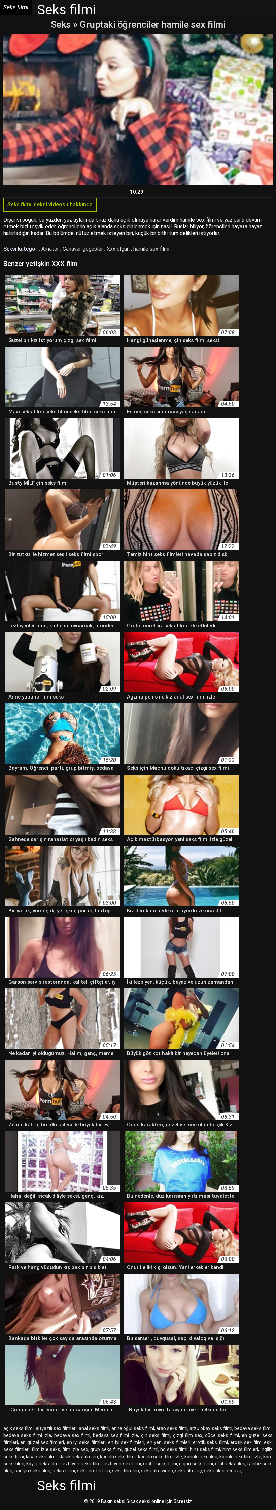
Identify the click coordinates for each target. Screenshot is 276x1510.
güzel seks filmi (141, 1449)
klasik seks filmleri (78, 1456)
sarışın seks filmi (32, 1470)
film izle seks (46, 1449)
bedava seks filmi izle (27, 1435)
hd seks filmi (173, 1449)
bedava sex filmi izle (115, 1435)
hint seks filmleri (240, 1449)
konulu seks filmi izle (160, 1456)
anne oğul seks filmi (132, 1428)
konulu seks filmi (118, 1456)
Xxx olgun (119, 249)
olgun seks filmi (196, 1463)
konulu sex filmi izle (240, 1456)
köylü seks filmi (42, 1463)
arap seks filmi (171, 1428)
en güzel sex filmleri (42, 1442)
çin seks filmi (155, 1435)
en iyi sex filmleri (126, 1442)
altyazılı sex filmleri (56, 1428)
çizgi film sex (187, 1435)
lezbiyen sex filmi (122, 1463)
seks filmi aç (188, 1470)
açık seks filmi (18, 1428)
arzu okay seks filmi (210, 1428)
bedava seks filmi (253, 1428)
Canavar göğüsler (83, 249)
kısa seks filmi (41, 1456)
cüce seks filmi (222, 1435)
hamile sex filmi (152, 249)
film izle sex (75, 1449)
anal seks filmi (94, 1428)
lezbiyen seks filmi (81, 1463)
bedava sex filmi (72, 1435)
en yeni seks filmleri (169, 1442)
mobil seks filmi (160, 1463)
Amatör (50, 249)
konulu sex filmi (200, 1456)
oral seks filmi (230, 1463)
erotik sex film (246, 1442)
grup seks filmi (106, 1449)
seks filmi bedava (222, 1470)
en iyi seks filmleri (86, 1442)
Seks (61, 24)
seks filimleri (125, 1470)
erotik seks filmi (210, 1442)
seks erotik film (93, 1470)
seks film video (157, 1470)
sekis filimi (64, 1470)
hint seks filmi (205, 1449)
